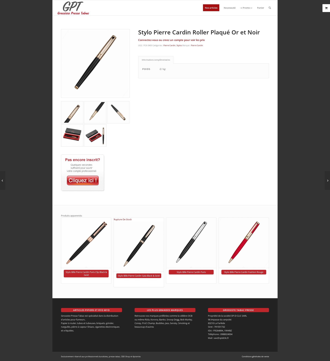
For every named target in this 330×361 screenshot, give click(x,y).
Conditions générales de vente (255, 356)
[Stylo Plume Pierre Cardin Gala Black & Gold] (327, 180)
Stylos (179, 45)
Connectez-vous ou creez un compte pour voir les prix (171, 40)
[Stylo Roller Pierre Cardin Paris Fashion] (2, 180)
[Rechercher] (269, 7)
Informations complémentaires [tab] (156, 60)
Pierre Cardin (169, 45)
